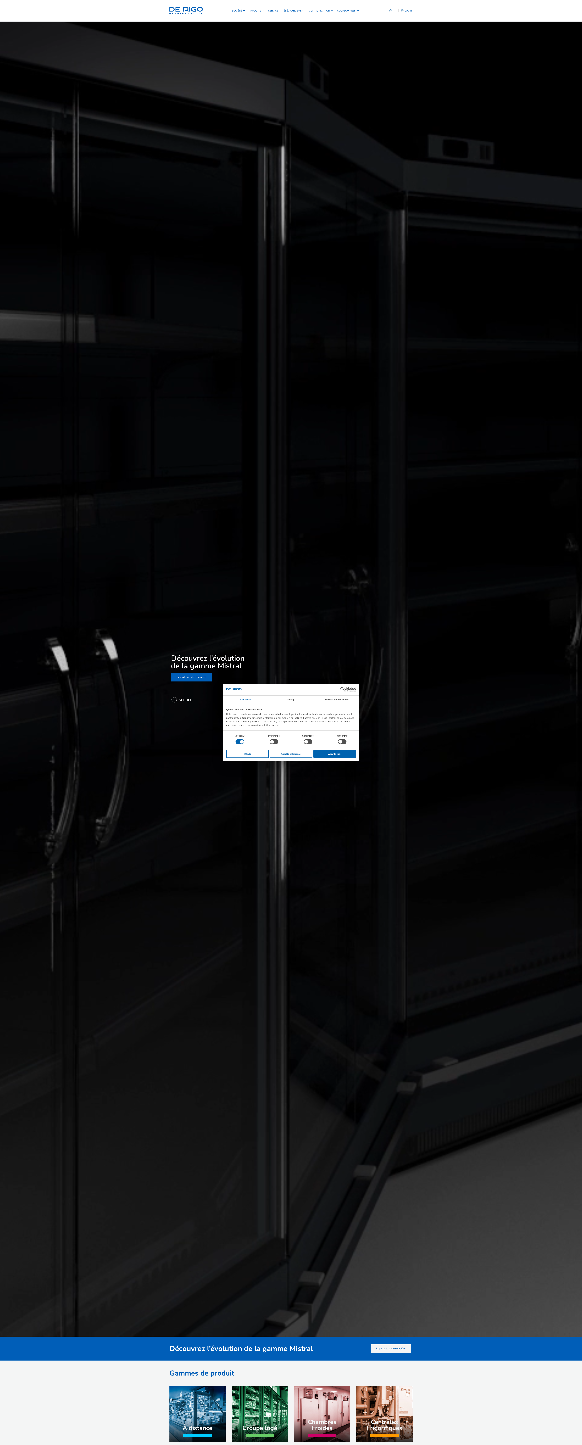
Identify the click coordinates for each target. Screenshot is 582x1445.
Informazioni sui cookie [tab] (336, 699)
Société (237, 10)
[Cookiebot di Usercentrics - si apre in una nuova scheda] (342, 689)
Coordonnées (346, 10)
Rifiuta (247, 754)
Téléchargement (293, 10)
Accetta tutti (334, 754)
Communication (319, 10)
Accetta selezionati (291, 754)
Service (273, 10)
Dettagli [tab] (291, 699)
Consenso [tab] (245, 699)
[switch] (274, 741)
